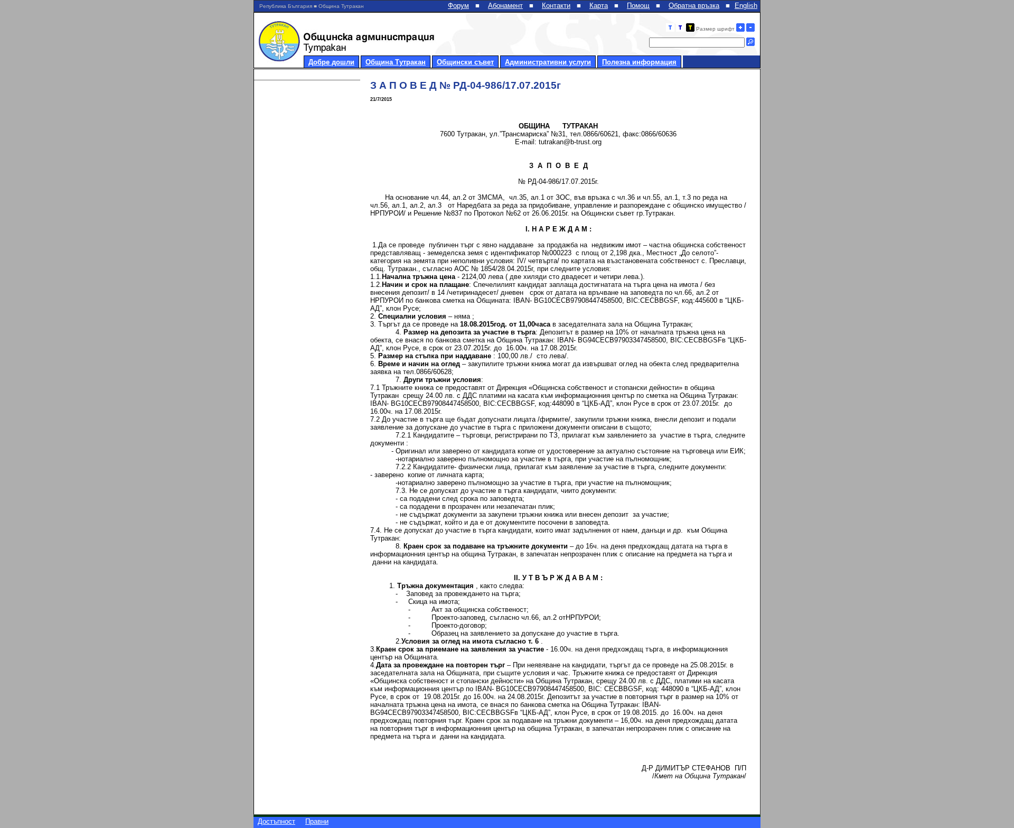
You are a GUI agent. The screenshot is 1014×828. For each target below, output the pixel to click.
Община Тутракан (395, 62)
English (746, 6)
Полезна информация (639, 62)
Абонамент (505, 6)
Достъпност (276, 821)
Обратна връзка (694, 6)
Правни (316, 821)
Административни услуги (548, 62)
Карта (598, 6)
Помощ (638, 6)
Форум (458, 6)
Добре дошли (331, 62)
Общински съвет (465, 62)
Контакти (556, 6)
